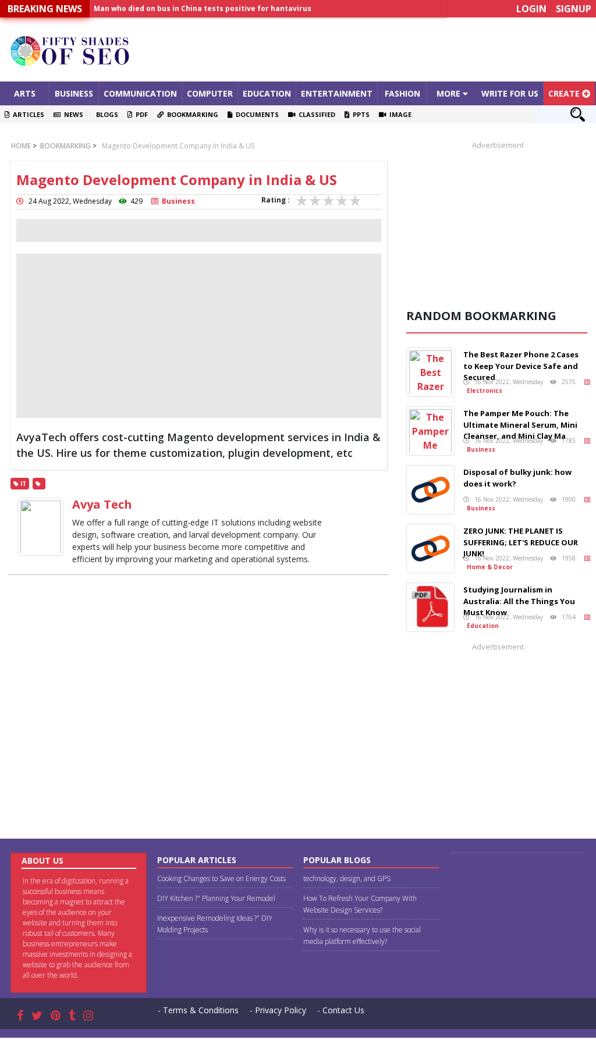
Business (74, 93)
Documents (255, 114)
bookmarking (64, 146)
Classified (315, 114)
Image (398, 114)
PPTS (359, 114)
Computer (210, 93)
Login (531, 8)
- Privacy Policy (278, 1010)
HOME (21, 146)
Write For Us (509, 93)
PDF (140, 114)
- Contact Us (340, 1010)
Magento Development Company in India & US (178, 146)
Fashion (402, 93)
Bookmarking (191, 114)
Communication (140, 93)
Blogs (105, 114)
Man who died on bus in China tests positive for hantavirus (202, 8)
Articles (26, 114)
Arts (25, 93)
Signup (573, 8)
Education (267, 93)
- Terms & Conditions (198, 1010)
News (72, 114)
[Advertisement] (372, 49)
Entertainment (336, 93)
